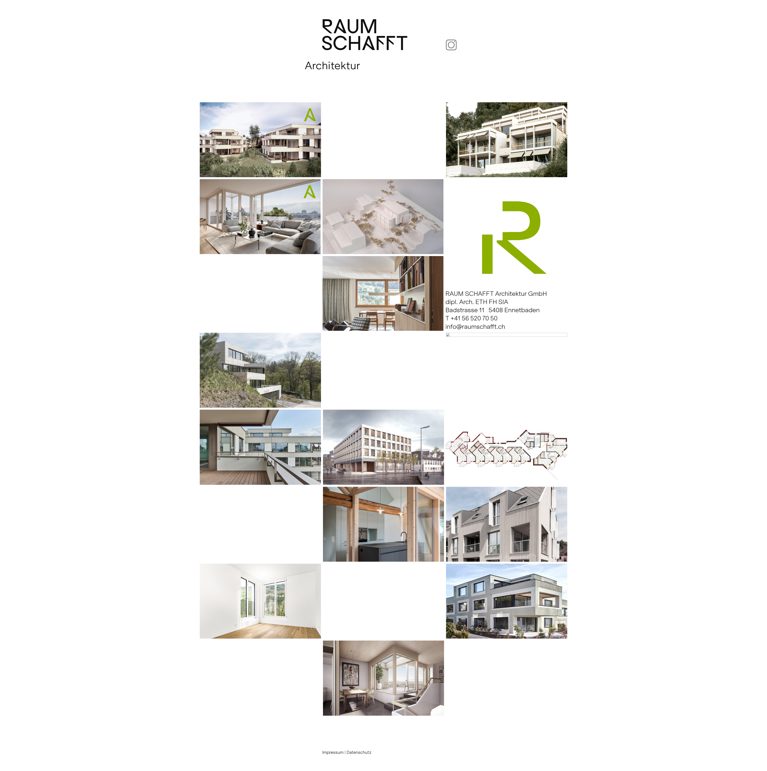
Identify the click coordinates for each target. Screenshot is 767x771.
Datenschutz (359, 752)
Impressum (333, 752)
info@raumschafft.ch (475, 326)
